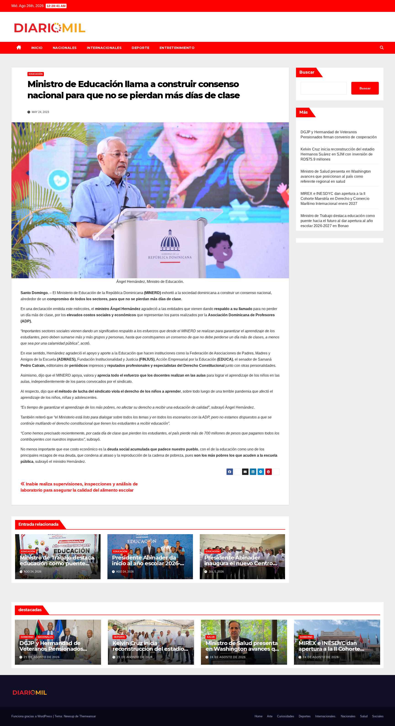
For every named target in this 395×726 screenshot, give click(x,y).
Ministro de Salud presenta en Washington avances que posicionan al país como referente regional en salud (336, 176)
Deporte (140, 48)
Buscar (307, 72)
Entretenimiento (177, 48)
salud (211, 637)
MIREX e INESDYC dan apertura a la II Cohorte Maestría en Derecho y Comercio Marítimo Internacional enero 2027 (335, 199)
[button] (382, 48)
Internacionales (104, 48)
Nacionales (65, 48)
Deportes (305, 716)
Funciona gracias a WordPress (32, 716)
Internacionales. (325, 716)
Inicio (37, 48)
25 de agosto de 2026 (42, 657)
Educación (36, 74)
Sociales (378, 716)
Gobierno (27, 637)
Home (258, 716)
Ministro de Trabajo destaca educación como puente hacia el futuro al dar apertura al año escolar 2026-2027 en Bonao (338, 221)
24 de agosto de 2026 (228, 657)
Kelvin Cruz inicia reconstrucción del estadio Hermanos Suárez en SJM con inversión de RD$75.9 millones (338, 154)
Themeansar (87, 716)
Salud (364, 716)
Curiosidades (285, 716)
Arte (269, 716)
